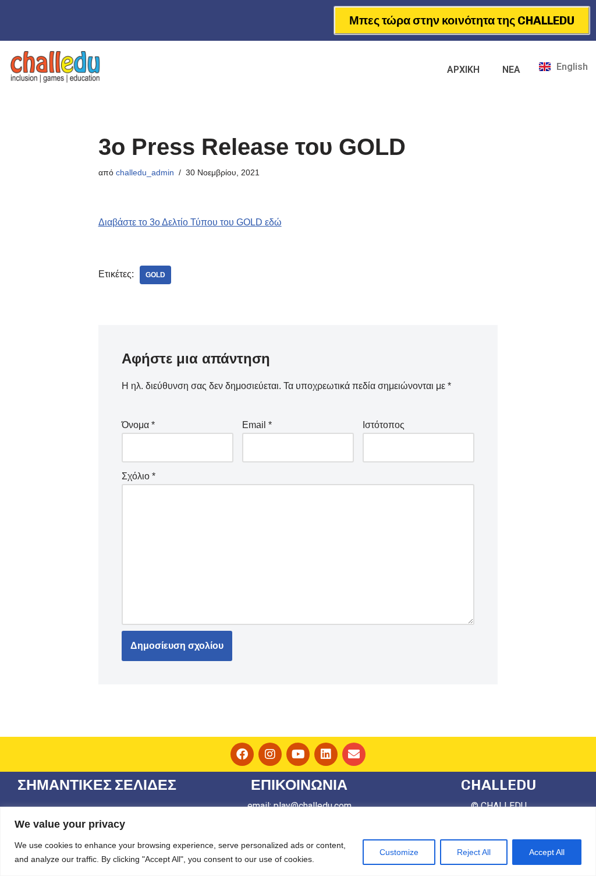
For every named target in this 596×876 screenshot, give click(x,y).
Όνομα (138, 425)
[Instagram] (270, 754)
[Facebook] (242, 754)
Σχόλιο (138, 476)
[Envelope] (354, 754)
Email (257, 425)
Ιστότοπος (384, 425)
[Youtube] (298, 754)
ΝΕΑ (511, 69)
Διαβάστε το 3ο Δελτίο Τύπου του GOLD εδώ (190, 222)
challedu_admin (145, 172)
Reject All (474, 852)
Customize (398, 852)
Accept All (547, 852)
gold (155, 275)
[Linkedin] (326, 754)
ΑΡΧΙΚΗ (463, 69)
